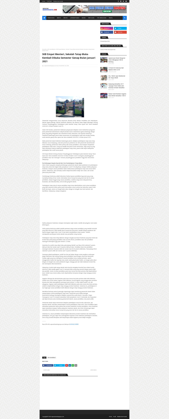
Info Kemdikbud (51, 49)
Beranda (44, 49)
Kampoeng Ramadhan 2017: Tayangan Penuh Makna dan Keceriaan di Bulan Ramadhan (116, 85)
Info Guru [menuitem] (91, 18)
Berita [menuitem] (59, 18)
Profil (114, 416)
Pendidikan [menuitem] (51, 18)
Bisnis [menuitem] (84, 18)
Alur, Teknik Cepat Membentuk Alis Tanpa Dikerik (116, 77)
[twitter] (123, 1)
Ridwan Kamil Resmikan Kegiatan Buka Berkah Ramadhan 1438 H (117, 94)
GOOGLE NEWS (74, 324)
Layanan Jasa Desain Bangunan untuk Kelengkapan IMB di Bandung (116, 59)
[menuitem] (44, 18)
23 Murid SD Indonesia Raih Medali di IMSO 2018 (116, 68)
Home (43, 1)
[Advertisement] (70, 35)
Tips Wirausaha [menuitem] (101, 18)
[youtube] (126, 1)
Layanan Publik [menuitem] (74, 18)
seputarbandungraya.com (50, 65)
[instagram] (118, 1)
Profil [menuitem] (111, 18)
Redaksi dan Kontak (58, 1)
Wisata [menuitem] (65, 18)
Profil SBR (49, 1)
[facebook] (121, 1)
